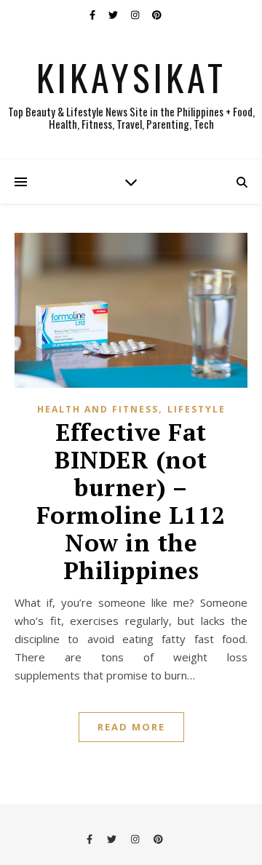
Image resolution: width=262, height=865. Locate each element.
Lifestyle (196, 409)
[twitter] (114, 14)
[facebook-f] (94, 14)
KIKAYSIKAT (131, 76)
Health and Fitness (98, 409)
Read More (131, 726)
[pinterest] (157, 14)
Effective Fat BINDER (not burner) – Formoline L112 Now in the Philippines (131, 501)
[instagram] (136, 14)
